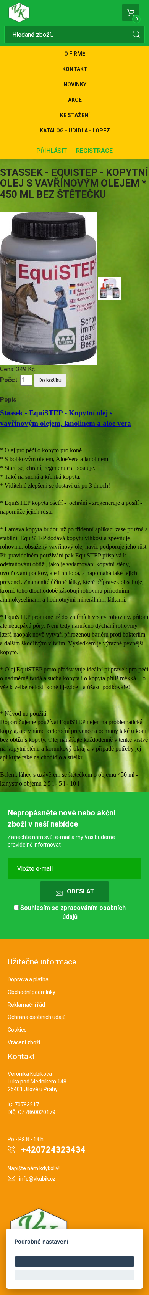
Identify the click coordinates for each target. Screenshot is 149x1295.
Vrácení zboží (24, 1042)
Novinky (74, 84)
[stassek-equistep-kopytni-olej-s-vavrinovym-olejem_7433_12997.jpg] (49, 287)
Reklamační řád (26, 1005)
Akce (75, 100)
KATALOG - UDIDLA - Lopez (75, 130)
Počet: (9, 380)
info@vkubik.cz (37, 1179)
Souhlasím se (72, 912)
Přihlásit (51, 150)
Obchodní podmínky (31, 992)
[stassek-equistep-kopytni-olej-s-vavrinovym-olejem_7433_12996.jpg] (109, 287)
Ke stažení (75, 115)
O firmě (74, 54)
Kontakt (74, 69)
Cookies (17, 1030)
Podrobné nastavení (41, 1241)
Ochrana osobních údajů (37, 1017)
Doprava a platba (28, 979)
